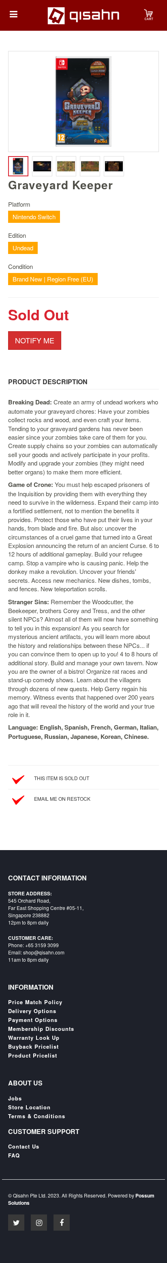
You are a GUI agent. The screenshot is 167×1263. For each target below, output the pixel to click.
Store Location (29, 1107)
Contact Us (23, 1146)
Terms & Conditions (36, 1116)
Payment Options (33, 1020)
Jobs (15, 1098)
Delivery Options (32, 1011)
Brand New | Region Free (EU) (53, 279)
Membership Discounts (41, 1028)
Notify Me (34, 340)
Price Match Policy (35, 1002)
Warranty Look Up (34, 1037)
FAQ (14, 1155)
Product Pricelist (32, 1055)
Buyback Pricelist (33, 1046)
